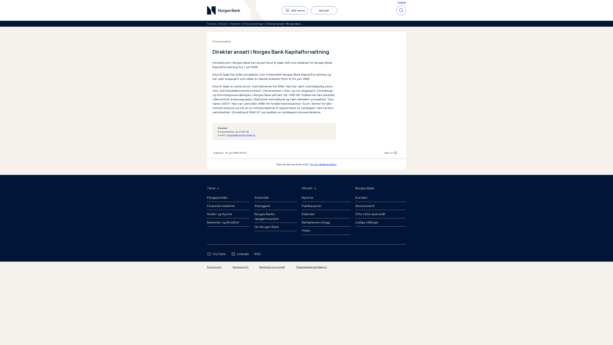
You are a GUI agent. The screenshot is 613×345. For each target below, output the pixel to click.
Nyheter (308, 197)
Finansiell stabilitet (221, 206)
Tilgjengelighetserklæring (311, 267)
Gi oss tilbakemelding (323, 164)
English (402, 2)
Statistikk (261, 197)
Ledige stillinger (367, 222)
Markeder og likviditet (223, 222)
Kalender (308, 214)
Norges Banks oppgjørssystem (266, 216)
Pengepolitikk (217, 197)
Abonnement (365, 206)
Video (306, 230)
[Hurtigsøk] (401, 10)
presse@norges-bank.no (241, 135)
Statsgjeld (262, 206)
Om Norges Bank (266, 227)
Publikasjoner (312, 206)
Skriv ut (389, 152)
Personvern (214, 267)
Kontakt (361, 197)
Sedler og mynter (220, 214)
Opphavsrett (240, 267)
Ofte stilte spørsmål (370, 214)
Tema (211, 188)
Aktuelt (307, 188)
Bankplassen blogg (316, 222)
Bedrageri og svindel (272, 267)
